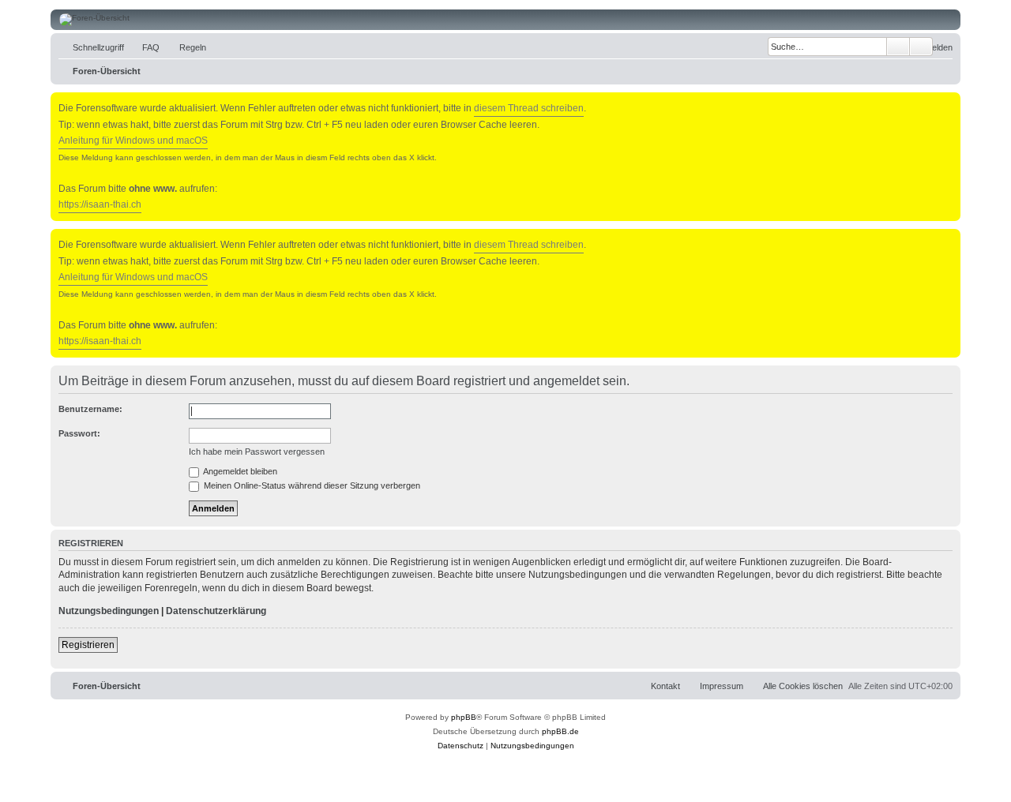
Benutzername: (90, 409)
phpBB (463, 717)
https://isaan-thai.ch (99, 204)
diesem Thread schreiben (529, 108)
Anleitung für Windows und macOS (133, 140)
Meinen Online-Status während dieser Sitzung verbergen (310, 485)
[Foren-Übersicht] (505, 19)
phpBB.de (560, 731)
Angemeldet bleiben (239, 471)
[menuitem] (144, 47)
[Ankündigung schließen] (950, 101)
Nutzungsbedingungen (108, 610)
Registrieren (88, 644)
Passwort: (79, 433)
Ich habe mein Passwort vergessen (257, 451)
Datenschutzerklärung (216, 610)
